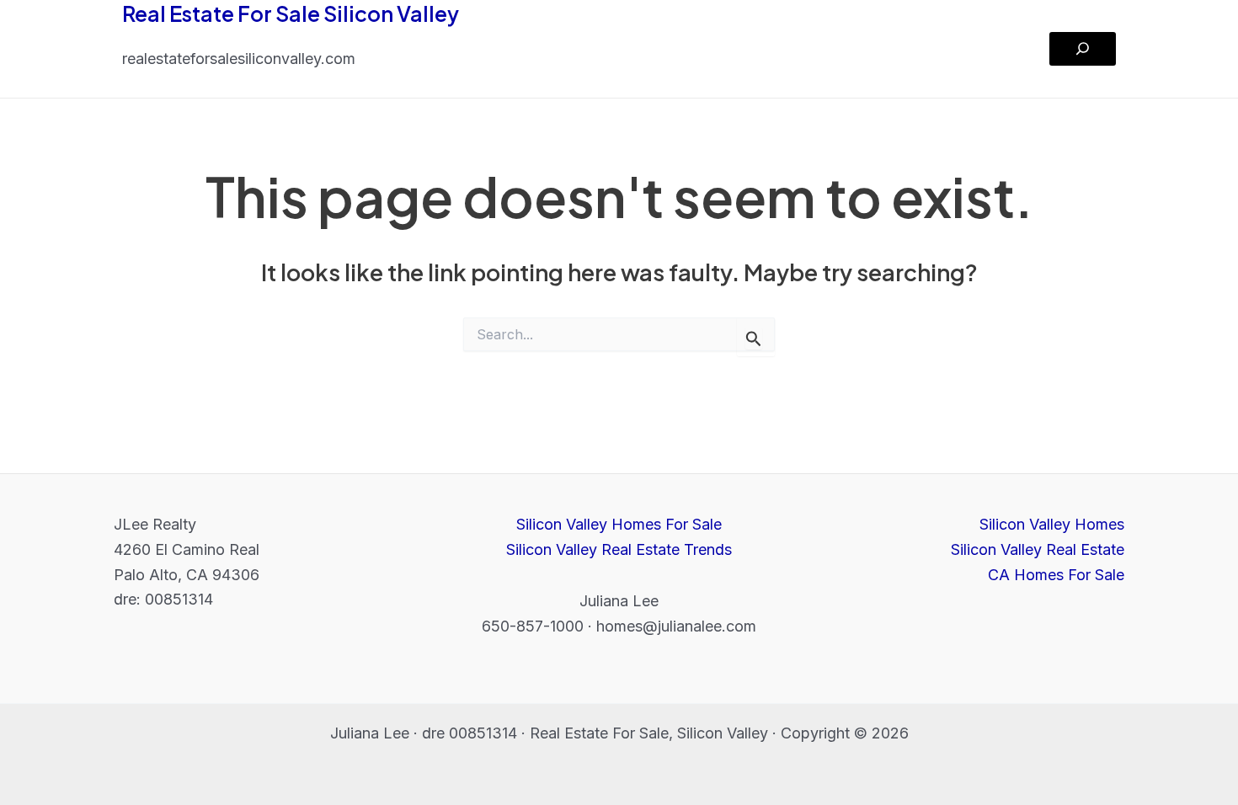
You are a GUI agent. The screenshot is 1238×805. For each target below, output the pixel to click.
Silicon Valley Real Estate (1037, 549)
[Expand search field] (1082, 49)
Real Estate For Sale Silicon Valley (290, 13)
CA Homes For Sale (1056, 575)
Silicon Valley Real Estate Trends (619, 549)
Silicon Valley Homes (1051, 524)
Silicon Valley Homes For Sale (619, 524)
